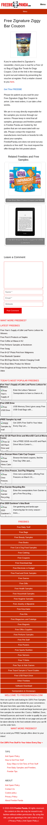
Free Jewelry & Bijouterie (23, 604)
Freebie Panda (20, 808)
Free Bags (23, 532)
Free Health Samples (24, 588)
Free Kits (24, 614)
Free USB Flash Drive (23, 675)
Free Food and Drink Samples (23, 573)
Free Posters (23, 645)
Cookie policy (11, 793)
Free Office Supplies (23, 629)
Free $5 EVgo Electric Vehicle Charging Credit (20, 360)
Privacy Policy (11, 796)
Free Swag (5, 348)
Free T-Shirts (23, 660)
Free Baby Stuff (23, 527)
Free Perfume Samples (24, 634)
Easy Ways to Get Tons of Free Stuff (22, 764)
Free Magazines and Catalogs (23, 619)
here (12, 82)
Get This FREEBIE (13, 89)
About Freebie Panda (14, 800)
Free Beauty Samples (23, 537)
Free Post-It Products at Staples (14, 337)
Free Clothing (23, 553)
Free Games (23, 578)
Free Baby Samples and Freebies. (21, 767)
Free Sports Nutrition (24, 650)
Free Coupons (24, 558)
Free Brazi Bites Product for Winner (15, 364)
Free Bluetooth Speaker (10, 356)
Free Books (24, 542)
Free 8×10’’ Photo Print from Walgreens (17, 352)
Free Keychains (23, 609)
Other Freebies (23, 681)
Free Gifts (23, 583)
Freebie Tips (12, 771)
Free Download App (23, 563)
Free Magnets (24, 624)
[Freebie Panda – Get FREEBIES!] (16, 4)
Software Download (23, 686)
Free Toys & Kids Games (23, 665)
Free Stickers (23, 655)
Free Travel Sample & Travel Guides (23, 670)
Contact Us (10, 789)
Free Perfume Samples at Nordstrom (16, 345)
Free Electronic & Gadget (23, 568)
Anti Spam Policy (12, 756)
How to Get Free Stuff (14, 760)
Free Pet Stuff (24, 640)
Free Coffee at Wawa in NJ (11, 341)
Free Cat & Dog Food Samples (24, 547)
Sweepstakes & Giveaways (24, 691)
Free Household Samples (23, 594)
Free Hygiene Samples (23, 599)
